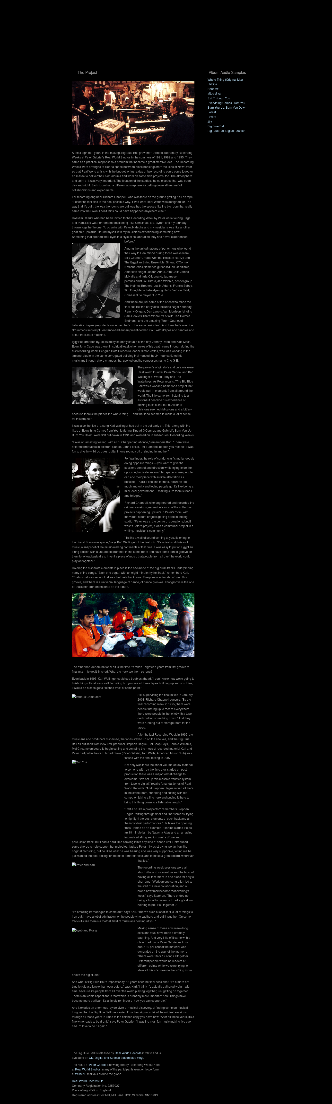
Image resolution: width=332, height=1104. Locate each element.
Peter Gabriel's (98, 1064)
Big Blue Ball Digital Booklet (226, 131)
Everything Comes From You (226, 103)
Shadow (213, 89)
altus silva (214, 93)
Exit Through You (219, 98)
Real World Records (128, 1053)
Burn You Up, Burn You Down (227, 107)
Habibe (212, 84)
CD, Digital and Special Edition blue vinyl (116, 1057)
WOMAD (81, 1074)
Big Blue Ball (216, 126)
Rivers (212, 116)
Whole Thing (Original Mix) (225, 79)
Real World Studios (88, 1069)
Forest (212, 112)
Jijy (210, 121)
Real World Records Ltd (88, 1081)
